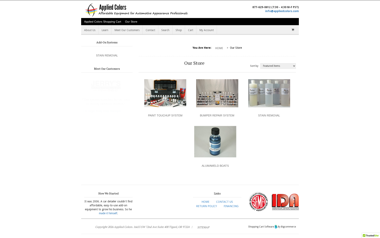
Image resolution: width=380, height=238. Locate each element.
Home (219, 48)
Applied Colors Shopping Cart (102, 21)
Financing (231, 206)
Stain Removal (107, 55)
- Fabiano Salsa (112, 105)
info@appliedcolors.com (282, 11)
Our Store (131, 21)
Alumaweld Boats (215, 165)
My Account (206, 30)
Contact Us (224, 201)
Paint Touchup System (165, 115)
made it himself (108, 213)
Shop (179, 30)
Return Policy (206, 206)
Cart (190, 30)
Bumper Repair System (217, 115)
